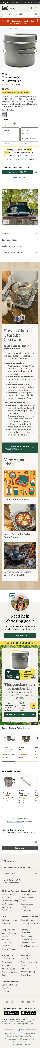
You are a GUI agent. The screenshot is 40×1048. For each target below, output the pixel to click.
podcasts (33, 1002)
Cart (31, 8)
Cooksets (8, 29)
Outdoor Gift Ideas (9, 920)
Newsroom (25, 968)
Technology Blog (28, 972)
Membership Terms (20, 1042)
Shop (12, 8)
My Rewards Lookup (10, 900)
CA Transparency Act (27, 1039)
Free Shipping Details (29, 923)
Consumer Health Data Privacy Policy (20, 1036)
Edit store (5, 143)
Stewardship (26, 975)
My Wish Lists (7, 904)
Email (3, 837)
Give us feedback (14, 822)
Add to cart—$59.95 (17, 172)
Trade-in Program (9, 949)
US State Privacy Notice (27, 1033)
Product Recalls (10, 1039)
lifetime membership (18, 159)
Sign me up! (20, 848)
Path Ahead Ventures (29, 946)
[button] (20, 51)
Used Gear (6, 946)
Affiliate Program (8, 969)
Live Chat (5, 991)
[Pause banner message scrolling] (37, 20)
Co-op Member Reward (24, 155)
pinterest (23, 1002)
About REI (25, 959)
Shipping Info (26, 910)
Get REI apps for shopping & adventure (19, 1008)
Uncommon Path (28, 943)
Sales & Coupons (28, 920)
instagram (6, 1002)
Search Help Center (10, 985)
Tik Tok (12, 1002)
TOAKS (5, 74)
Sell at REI (6, 965)
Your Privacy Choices (28, 1030)
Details (32, 833)
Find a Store (6, 988)
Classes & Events (28, 939)
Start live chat (22, 635)
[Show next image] (36, 51)
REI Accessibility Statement (20, 1045)
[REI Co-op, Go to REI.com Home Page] (4, 8)
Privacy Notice (10, 1033)
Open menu (36, 8)
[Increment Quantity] (14, 123)
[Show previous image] (4, 51)
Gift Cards (6, 923)
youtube (28, 1002)
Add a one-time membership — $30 (20, 714)
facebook (17, 1002)
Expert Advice (26, 936)
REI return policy (20, 177)
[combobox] (20, 14)
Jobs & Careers (8, 959)
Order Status (26, 894)
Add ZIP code (25, 143)
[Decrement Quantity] (3, 123)
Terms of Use (9, 1030)
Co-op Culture (7, 962)
